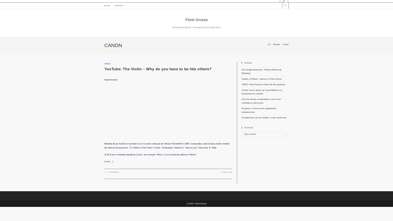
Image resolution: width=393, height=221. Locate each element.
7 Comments (113, 172)
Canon (286, 44)
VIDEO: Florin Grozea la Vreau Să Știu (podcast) (263, 84)
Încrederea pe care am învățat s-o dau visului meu (264, 117)
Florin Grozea (196, 20)
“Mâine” (159, 154)
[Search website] (285, 6)
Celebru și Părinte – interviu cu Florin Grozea (262, 79)
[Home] (269, 44)
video (107, 64)
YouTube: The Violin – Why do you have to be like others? (158, 69)
